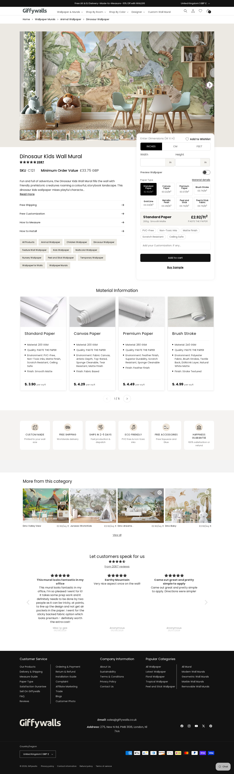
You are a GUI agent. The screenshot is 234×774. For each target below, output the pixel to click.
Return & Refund (65, 671)
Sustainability (108, 671)
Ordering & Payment (68, 666)
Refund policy (86, 766)
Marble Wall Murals (193, 681)
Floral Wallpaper (155, 676)
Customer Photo (66, 701)
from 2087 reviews (117, 566)
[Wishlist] (200, 11)
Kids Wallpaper (61, 250)
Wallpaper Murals (45, 19)
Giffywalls (32, 766)
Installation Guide (66, 676)
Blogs (59, 696)
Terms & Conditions (112, 676)
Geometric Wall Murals (195, 676)
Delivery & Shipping (31, 671)
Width (144, 154)
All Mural (187, 666)
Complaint (62, 681)
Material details (201, 180)
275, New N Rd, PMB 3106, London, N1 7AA (117, 729)
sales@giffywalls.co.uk (117, 720)
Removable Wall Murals (195, 686)
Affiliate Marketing (66, 686)
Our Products (27, 666)
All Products (28, 242)
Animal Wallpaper (70, 19)
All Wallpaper (153, 666)
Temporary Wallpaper (91, 257)
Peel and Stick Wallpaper (61, 257)
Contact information (67, 766)
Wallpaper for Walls (32, 265)
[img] (117, 561)
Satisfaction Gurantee (33, 686)
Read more (27, 194)
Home (26, 19)
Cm (175, 146)
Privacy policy (47, 766)
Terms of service (104, 766)
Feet (199, 146)
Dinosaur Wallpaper (97, 19)
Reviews (24, 701)
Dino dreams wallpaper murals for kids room (129, 526)
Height (179, 154)
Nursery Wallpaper (31, 257)
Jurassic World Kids (81, 526)
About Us (105, 666)
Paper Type (26, 681)
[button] (69, 12)
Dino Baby (170, 526)
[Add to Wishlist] (65, 492)
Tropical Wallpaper (157, 681)
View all (117, 535)
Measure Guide (29, 676)
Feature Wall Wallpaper (34, 250)
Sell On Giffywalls (30, 691)
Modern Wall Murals (193, 671)
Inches (151, 146)
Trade (59, 691)
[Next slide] (127, 398)
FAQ (22, 696)
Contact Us (107, 686)
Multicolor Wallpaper (86, 250)
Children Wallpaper (77, 242)
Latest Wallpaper (156, 671)
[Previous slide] (107, 398)
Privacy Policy (108, 681)
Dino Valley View (32, 526)
